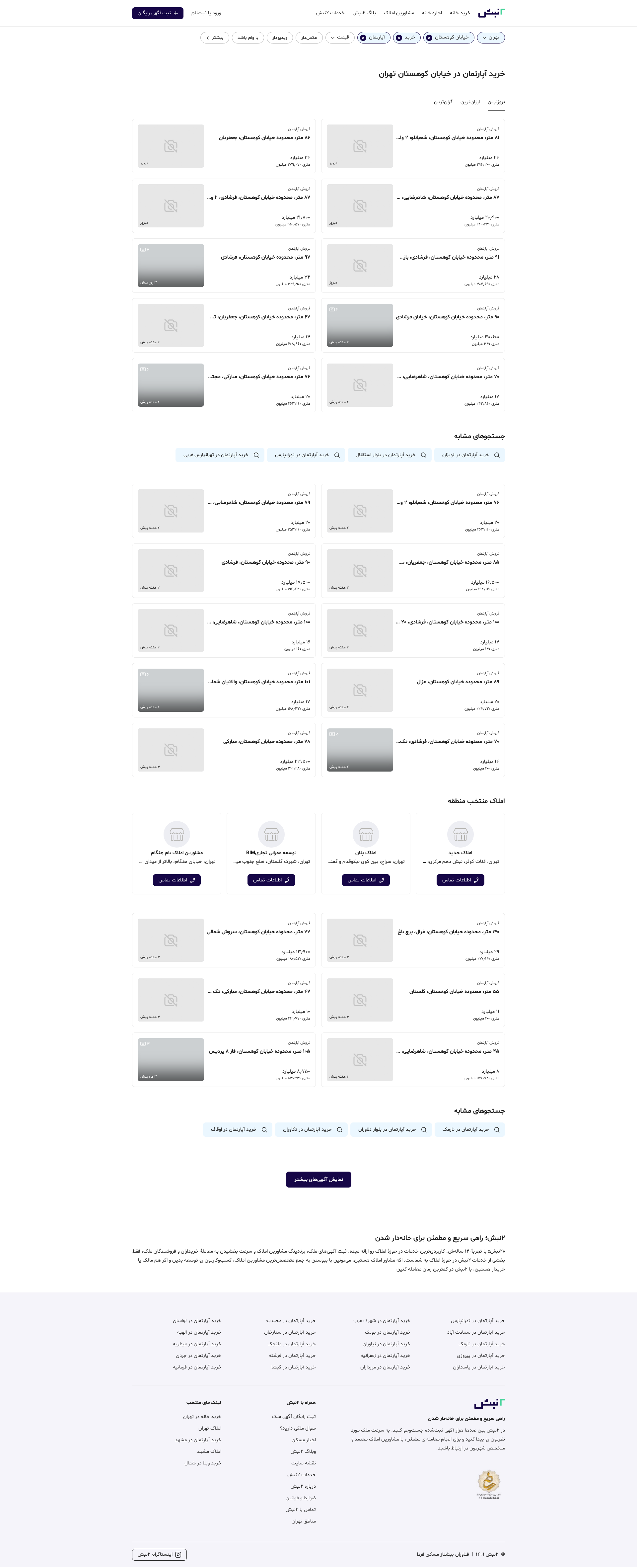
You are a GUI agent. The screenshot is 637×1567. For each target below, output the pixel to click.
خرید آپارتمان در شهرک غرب (381, 1320)
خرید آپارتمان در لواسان (197, 1320)
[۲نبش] (491, 16)
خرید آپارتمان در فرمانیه (197, 1367)
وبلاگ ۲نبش (303, 1451)
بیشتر (218, 38)
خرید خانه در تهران (202, 1416)
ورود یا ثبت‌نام (206, 13)
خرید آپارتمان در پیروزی (481, 1355)
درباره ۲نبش (303, 1486)
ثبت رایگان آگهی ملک (294, 1416)
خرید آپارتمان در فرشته (292, 1355)
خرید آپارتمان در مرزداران (385, 1367)
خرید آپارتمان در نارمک (482, 1344)
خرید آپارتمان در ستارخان (290, 1332)
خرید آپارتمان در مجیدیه (291, 1320)
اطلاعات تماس (456, 880)
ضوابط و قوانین (301, 1498)
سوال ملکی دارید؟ (298, 1428)
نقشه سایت (303, 1463)
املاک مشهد (209, 1451)
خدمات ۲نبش (301, 1474)
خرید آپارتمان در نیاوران (386, 1344)
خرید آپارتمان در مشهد (198, 1440)
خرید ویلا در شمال (202, 1463)
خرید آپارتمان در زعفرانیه (385, 1355)
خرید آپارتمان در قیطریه (197, 1344)
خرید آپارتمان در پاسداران (479, 1367)
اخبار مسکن (304, 1440)
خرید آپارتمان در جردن (198, 1355)
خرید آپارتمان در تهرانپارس (478, 1320)
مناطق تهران (304, 1521)
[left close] (429, 38)
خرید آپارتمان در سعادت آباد (476, 1332)
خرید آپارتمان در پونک (387, 1332)
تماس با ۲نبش (301, 1509)
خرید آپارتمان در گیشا (293, 1367)
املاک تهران (209, 1428)
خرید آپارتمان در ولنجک (291, 1344)
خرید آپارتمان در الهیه (199, 1332)
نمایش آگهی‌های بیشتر (318, 1179)
